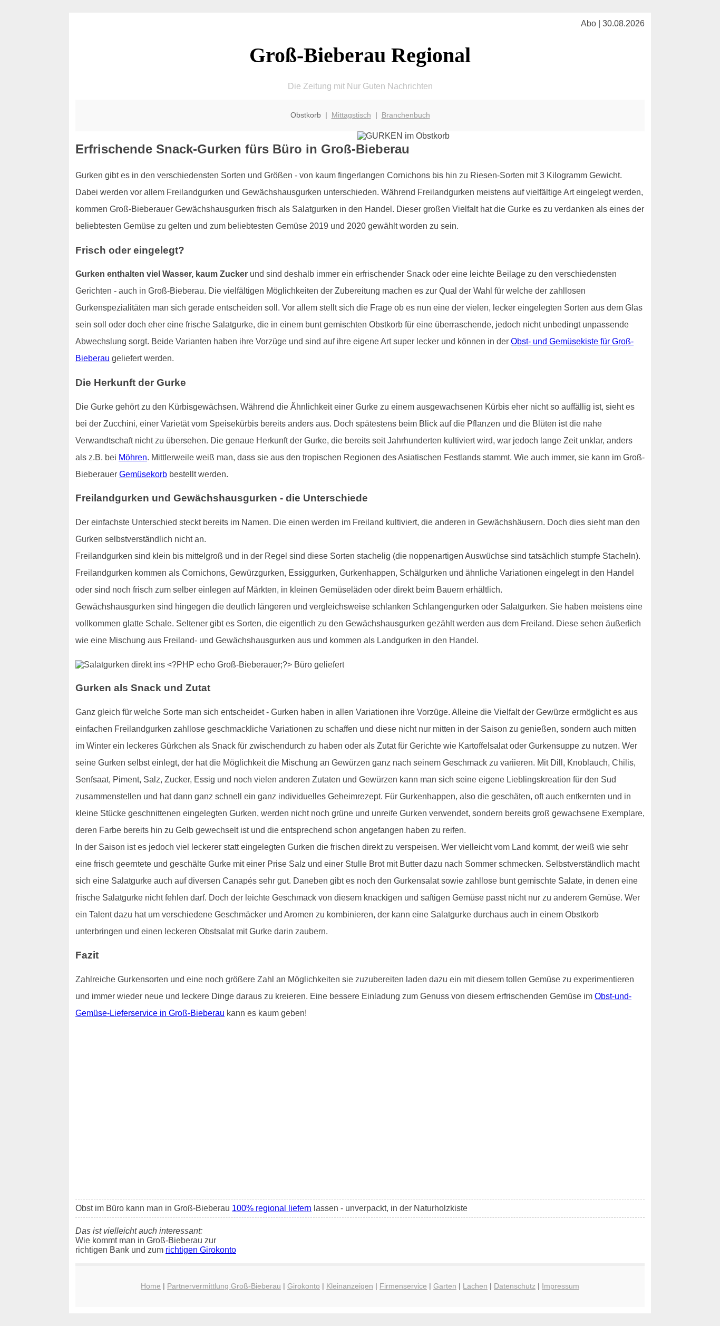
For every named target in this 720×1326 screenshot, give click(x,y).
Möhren (133, 457)
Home (151, 1286)
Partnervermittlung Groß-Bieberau (224, 1286)
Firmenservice (403, 1286)
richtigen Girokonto (201, 1249)
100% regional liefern (272, 1208)
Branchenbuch (406, 115)
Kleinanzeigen (349, 1286)
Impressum (560, 1286)
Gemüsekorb (143, 474)
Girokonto (303, 1286)
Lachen (475, 1286)
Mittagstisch (351, 115)
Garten (444, 1286)
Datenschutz (515, 1286)
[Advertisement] (360, 1112)
